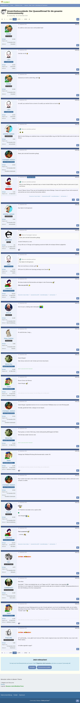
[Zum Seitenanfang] (77, 700)
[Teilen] (77, 19)
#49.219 (77, 475)
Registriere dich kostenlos (44, 663)
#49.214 (77, 354)
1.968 (10, 19)
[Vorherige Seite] (2, 19)
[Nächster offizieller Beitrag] (73, 200)
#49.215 (77, 377)
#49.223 (77, 578)
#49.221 (77, 528)
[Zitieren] (77, 45)
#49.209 (77, 230)
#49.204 (77, 100)
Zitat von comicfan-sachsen (28, 129)
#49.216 (77, 401)
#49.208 (77, 204)
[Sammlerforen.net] (5, 1)
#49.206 (77, 150)
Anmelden (32, 667)
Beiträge (4, 39)
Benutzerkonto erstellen (44, 667)
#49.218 (77, 451)
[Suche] (70, 2)
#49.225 (77, 628)
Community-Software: (40, 700)
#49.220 (77, 502)
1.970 (18, 19)
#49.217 (77, 428)
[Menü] (78, 2)
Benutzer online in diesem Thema (11, 679)
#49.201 (77, 24)
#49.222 (77, 552)
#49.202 (77, 50)
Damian (3, 684)
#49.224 (77, 604)
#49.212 (77, 303)
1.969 (14, 19)
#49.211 (77, 279)
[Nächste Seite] (29, 19)
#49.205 (77, 124)
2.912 (25, 19)
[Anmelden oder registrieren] (74, 2)
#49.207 (77, 177)
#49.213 (77, 329)
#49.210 (77, 254)
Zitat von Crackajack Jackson (29, 235)
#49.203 (77, 74)
